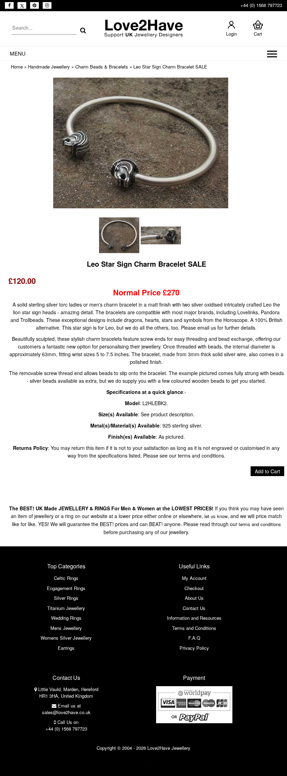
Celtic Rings (66, 578)
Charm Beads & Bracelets (101, 66)
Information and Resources (194, 618)
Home (17, 66)
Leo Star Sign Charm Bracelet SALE (170, 66)
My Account (194, 578)
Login (231, 33)
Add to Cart (267, 471)
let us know (215, 516)
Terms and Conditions (194, 628)
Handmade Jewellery (49, 66)
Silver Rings (66, 598)
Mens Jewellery (66, 628)
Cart (258, 33)
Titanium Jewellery (66, 608)
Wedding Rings (66, 618)
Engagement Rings (66, 588)
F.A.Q (194, 637)
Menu (18, 53)
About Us (194, 598)
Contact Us (194, 608)
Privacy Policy (194, 648)
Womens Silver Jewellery (66, 637)
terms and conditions (260, 524)
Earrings (66, 648)
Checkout (194, 588)
